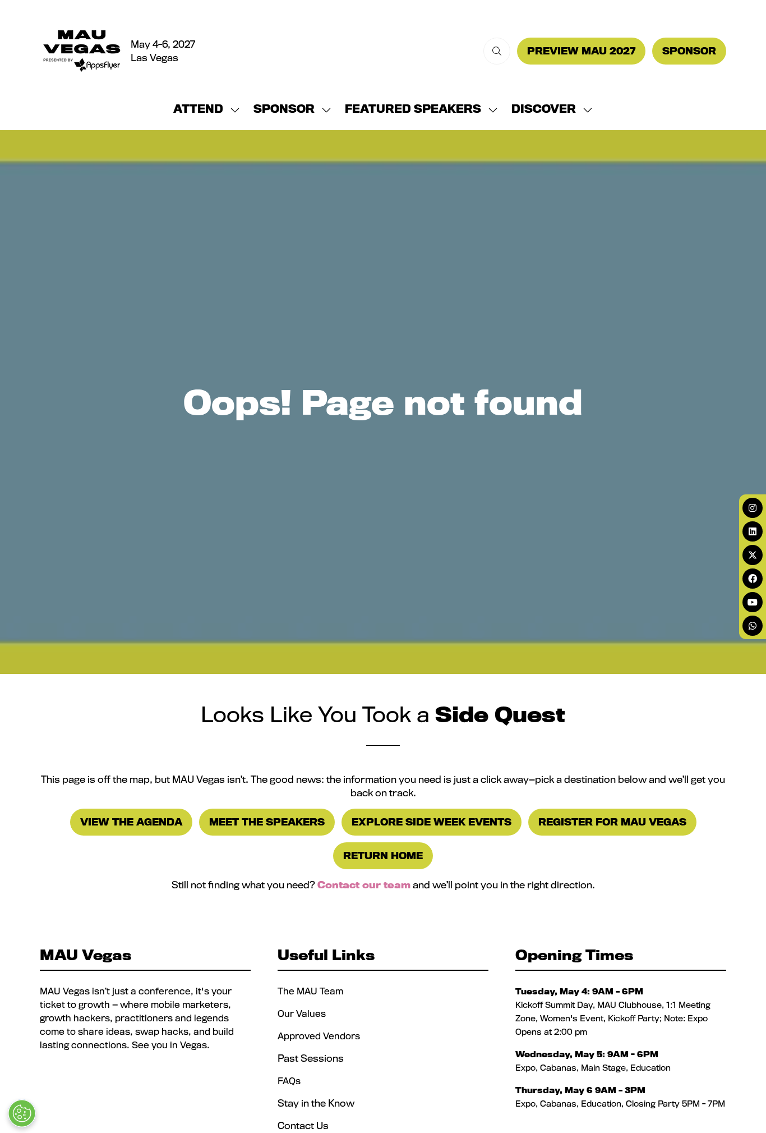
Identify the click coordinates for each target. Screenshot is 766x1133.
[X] (752, 555)
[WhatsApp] (752, 626)
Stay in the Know (316, 1103)
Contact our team (363, 885)
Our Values (303, 1013)
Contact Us (303, 1125)
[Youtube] (752, 602)
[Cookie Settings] (22, 1113)
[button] (496, 51)
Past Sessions (311, 1058)
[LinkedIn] (752, 531)
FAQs (289, 1080)
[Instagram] (752, 508)
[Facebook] (752, 578)
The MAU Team (310, 991)
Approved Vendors (320, 1036)
